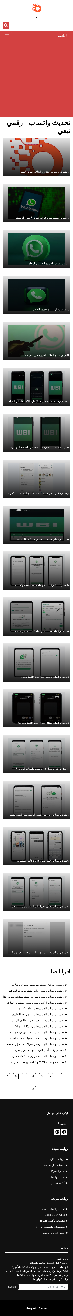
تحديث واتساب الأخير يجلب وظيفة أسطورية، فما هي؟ (34, 1002)
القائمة (63, 36)
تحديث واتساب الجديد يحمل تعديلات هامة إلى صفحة (35, 1044)
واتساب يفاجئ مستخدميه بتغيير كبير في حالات (38, 984)
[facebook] (64, 1132)
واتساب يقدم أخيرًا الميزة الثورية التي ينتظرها (39, 1050)
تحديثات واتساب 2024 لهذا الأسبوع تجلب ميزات (37, 1062)
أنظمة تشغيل (57, 1183)
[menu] (7, 35)
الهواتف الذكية (57, 1159)
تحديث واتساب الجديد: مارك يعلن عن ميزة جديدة (37, 1032)
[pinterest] (57, 1132)
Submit (12, 1286)
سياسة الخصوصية (36, 1307)
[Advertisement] (36, 77)
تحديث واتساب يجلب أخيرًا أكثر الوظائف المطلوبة (36, 1020)
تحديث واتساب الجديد (53, 1208)
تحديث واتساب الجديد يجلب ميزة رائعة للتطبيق (38, 1014)
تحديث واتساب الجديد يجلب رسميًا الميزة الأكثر (38, 1026)
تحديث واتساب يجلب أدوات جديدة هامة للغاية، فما (36, 990)
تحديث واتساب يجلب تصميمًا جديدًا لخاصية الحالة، (36, 1038)
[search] (6, 25)
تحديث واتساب (57, 1177)
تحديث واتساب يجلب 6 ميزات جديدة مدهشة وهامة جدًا (33, 996)
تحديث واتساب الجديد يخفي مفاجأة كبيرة (41, 1008)
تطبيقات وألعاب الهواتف (51, 1220)
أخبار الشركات (57, 1171)
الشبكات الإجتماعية (54, 1165)
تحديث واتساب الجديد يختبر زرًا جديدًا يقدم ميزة (38, 1056)
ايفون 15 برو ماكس (54, 1232)
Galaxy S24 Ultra (54, 1214)
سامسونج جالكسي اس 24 (50, 1226)
